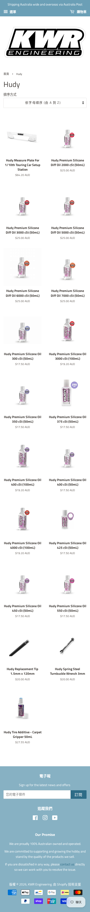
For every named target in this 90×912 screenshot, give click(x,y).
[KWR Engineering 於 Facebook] (35, 818)
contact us (67, 864)
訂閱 (79, 794)
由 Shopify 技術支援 (67, 884)
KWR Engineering (40, 884)
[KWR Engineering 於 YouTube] (54, 818)
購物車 (81, 11)
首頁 (6, 74)
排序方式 (9, 94)
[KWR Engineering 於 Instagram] (45, 818)
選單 (12, 11)
